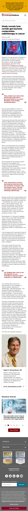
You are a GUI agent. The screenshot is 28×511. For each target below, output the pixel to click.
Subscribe (21, 484)
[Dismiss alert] (25, 6)
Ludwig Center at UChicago (9, 73)
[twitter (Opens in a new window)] (10, 476)
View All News (14, 430)
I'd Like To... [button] (6, 441)
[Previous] (6, 425)
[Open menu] (25, 15)
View (16, 8)
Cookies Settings (14, 504)
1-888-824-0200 (14, 469)
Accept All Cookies (14, 508)
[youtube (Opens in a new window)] (21, 476)
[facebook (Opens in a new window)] (6, 476)
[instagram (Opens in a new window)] (17, 476)
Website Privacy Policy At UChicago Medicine (13, 501)
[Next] (22, 425)
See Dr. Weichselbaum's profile (12, 386)
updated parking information (15, 9)
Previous (4, 197)
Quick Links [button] (6, 447)
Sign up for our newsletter (9, 481)
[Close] (26, 489)
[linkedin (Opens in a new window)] (14, 476)
